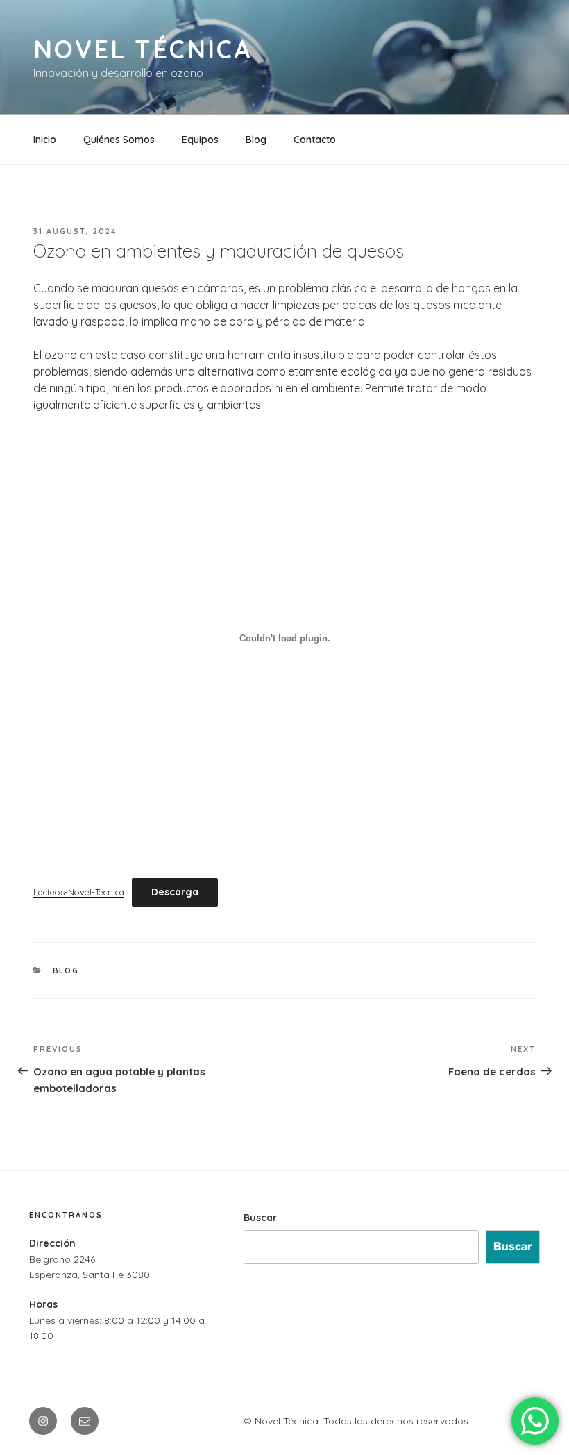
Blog (256, 139)
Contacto (315, 139)
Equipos (200, 139)
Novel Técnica (142, 49)
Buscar (260, 1217)
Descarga (174, 892)
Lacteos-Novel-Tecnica (78, 892)
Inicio (44, 139)
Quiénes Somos (119, 139)
